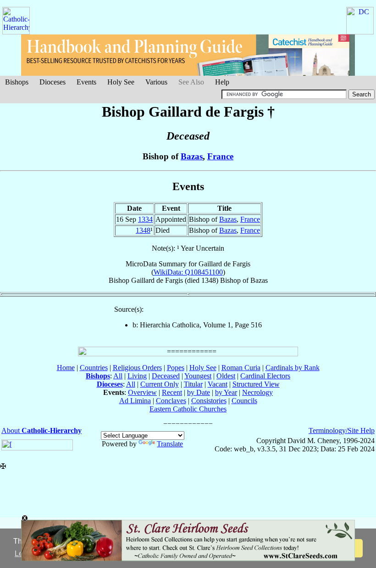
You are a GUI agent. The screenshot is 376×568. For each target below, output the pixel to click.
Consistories (209, 401)
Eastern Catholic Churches (188, 409)
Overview (142, 392)
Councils (244, 401)
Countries (94, 367)
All (117, 376)
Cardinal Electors (265, 376)
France (220, 156)
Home (66, 367)
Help (222, 82)
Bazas (192, 156)
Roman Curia (240, 367)
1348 (143, 230)
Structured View (256, 384)
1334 (145, 219)
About (41, 430)
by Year (226, 392)
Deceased (166, 376)
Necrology (257, 392)
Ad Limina (135, 401)
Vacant (217, 384)
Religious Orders (137, 367)
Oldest (225, 376)
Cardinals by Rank (292, 367)
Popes (175, 367)
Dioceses (52, 82)
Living (137, 376)
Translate (170, 444)
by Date (198, 392)
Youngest (197, 376)
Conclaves (171, 401)
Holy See (120, 82)
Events (86, 82)
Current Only (159, 384)
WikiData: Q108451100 (188, 272)
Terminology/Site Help (342, 430)
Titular (193, 384)
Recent (172, 392)
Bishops (16, 82)
